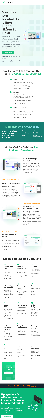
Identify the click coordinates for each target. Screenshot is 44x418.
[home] (8, 2)
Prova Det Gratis (8, 52)
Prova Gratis (8, 373)
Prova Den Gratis (7, 416)
